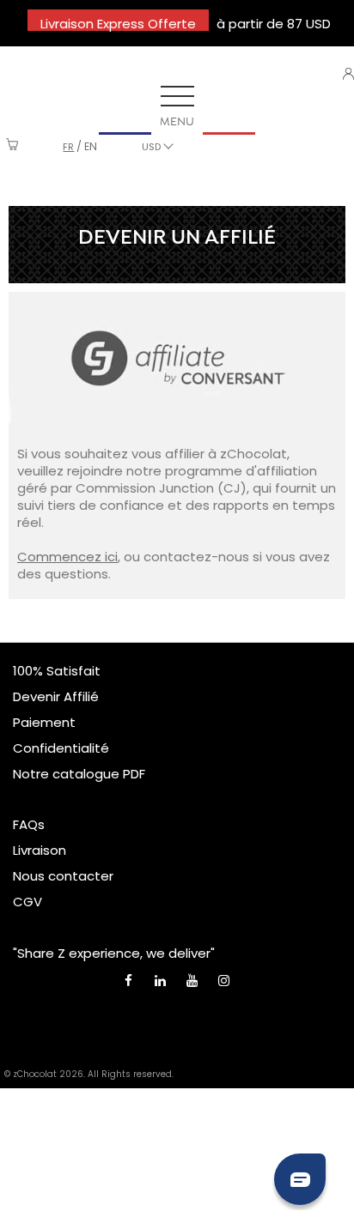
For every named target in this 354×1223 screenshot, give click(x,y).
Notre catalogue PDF (79, 774)
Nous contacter (63, 876)
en (90, 146)
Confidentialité (61, 748)
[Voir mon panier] (12, 146)
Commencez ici (67, 557)
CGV (27, 902)
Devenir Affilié (56, 696)
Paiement (44, 722)
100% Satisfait (57, 671)
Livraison (39, 850)
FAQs (29, 824)
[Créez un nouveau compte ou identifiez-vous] (348, 74)
